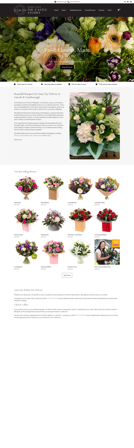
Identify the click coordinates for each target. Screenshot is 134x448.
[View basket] (118, 10)
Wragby (48, 135)
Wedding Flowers (76, 10)
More (109, 10)
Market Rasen (38, 135)
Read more (18, 139)
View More (67, 275)
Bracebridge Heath (26, 135)
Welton (16, 135)
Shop (63, 10)
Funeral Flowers (90, 10)
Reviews (101, 10)
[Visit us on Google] (5, 2)
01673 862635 (52, 298)
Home (56, 10)
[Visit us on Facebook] (2, 2)
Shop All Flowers (67, 67)
